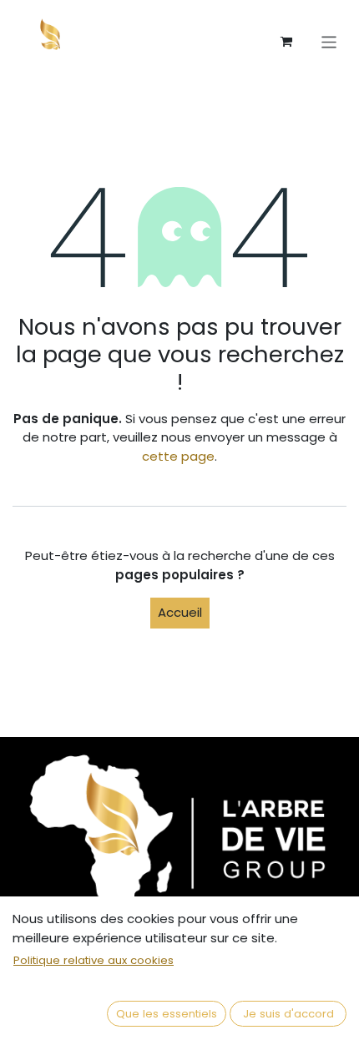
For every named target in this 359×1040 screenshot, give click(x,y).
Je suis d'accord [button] (288, 1014)
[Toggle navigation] (329, 41)
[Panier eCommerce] (286, 41)
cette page (178, 456)
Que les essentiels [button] (166, 1014)
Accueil (180, 612)
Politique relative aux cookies (93, 960)
